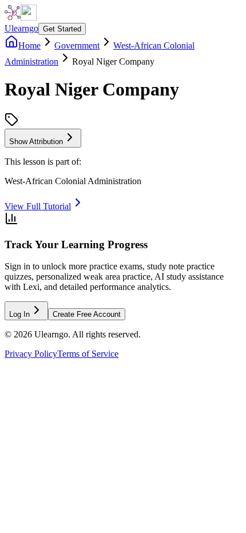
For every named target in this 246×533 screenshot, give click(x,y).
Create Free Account (87, 314)
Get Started (62, 29)
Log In (19, 314)
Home (29, 45)
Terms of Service (87, 354)
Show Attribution (36, 141)
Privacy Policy (31, 354)
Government (77, 45)
